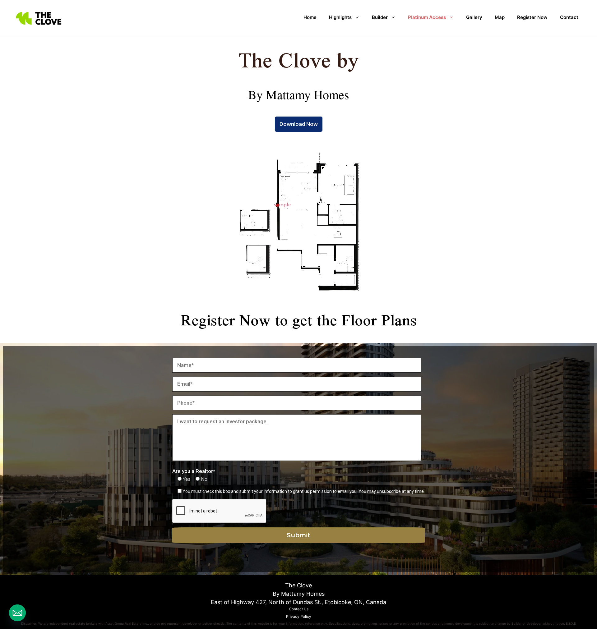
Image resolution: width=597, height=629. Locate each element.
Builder (380, 17)
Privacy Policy (298, 616)
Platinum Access (427, 17)
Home (310, 17)
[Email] (17, 612)
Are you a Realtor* (193, 471)
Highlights (340, 17)
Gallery (474, 17)
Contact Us (298, 609)
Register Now (532, 17)
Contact (569, 17)
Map (500, 17)
